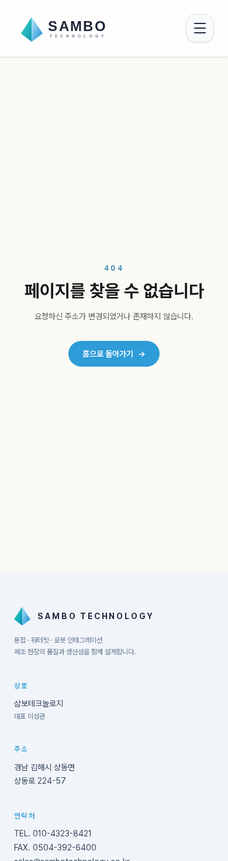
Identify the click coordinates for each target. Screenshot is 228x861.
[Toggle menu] (200, 28)
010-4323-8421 (62, 833)
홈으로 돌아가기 (114, 353)
